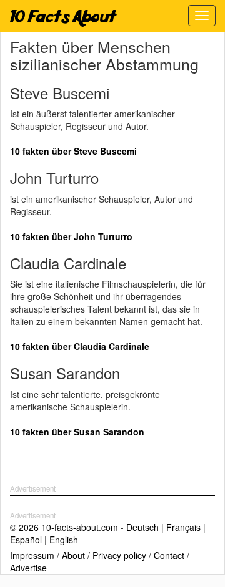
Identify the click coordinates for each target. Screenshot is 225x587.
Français (183, 527)
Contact (169, 555)
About (73, 555)
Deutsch (142, 527)
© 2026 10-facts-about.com (64, 527)
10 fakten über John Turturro (71, 236)
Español (26, 539)
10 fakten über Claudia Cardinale (79, 346)
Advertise (28, 567)
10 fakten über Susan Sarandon (77, 431)
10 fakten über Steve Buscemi (73, 151)
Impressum (32, 555)
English (63, 539)
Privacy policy (119, 555)
